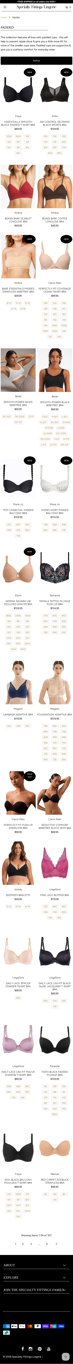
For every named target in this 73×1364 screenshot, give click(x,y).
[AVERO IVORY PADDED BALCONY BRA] (54, 478)
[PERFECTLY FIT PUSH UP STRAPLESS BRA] (18, 793)
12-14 (27, 303)
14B (55, 308)
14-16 (13, 308)
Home (4, 17)
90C (46, 621)
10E (27, 136)
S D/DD (66, 422)
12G (9, 632)
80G (50, 153)
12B (45, 308)
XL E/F (53, 444)
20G (9, 638)
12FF (9, 1205)
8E (45, 1086)
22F (27, 627)
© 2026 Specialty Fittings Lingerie (22, 1356)
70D (9, 530)
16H (9, 643)
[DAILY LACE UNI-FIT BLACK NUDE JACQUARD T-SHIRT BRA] (54, 951)
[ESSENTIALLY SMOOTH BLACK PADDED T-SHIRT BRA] (18, 90)
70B (18, 726)
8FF (27, 1200)
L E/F (43, 444)
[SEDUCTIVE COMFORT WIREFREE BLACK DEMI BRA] (54, 793)
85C (27, 524)
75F (55, 142)
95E (64, 136)
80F (64, 142)
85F (46, 147)
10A (46, 303)
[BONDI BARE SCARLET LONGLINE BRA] (18, 186)
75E (55, 759)
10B (64, 303)
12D (55, 320)
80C (18, 524)
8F (64, 1092)
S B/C (45, 416)
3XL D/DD (19, 416)
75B (46, 524)
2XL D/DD (61, 433)
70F (46, 142)
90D (55, 627)
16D (45, 325)
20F (18, 627)
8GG (54, 1114)
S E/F (31, 416)
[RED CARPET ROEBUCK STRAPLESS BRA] (54, 1147)
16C (64, 314)
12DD (9, 136)
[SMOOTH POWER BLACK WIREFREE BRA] (54, 370)
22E (9, 627)
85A (64, 726)
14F (9, 147)
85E (55, 530)
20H (18, 643)
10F (18, 142)
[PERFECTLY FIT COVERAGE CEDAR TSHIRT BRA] (54, 256)
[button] (36, 61)
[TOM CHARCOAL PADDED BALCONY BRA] (18, 478)
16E (18, 621)
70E (55, 136)
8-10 (9, 303)
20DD (18, 615)
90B (64, 737)
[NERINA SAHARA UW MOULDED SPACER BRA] (18, 569)
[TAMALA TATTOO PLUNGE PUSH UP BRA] (54, 569)
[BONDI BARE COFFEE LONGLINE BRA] (54, 186)
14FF (18, 1205)
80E (55, 632)
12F (27, 142)
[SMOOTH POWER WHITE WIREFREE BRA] (18, 370)
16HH (23, 649)
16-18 (22, 308)
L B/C (64, 416)
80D (27, 530)
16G (18, 153)
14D (64, 320)
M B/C (55, 416)
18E (27, 621)
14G (18, 632)
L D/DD (60, 428)
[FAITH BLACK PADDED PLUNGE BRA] (54, 1040)
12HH (27, 643)
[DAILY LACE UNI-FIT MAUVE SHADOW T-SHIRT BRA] (18, 1040)
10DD (64, 325)
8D (45, 320)
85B (64, 524)
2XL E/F (18, 422)
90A (46, 731)
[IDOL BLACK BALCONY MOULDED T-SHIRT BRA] (18, 1147)
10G (64, 1103)
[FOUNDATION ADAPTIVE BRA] (54, 682)
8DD (54, 325)
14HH (13, 649)
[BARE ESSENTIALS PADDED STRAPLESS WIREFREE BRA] (18, 256)
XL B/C (43, 422)
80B (55, 524)
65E (64, 627)
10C (46, 314)
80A (55, 726)
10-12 (18, 303)
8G (27, 147)
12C (55, 314)
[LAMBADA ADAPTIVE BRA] (18, 682)
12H (27, 638)
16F (18, 147)
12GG (27, 1211)
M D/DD (49, 428)
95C (55, 748)
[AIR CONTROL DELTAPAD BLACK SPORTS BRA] (54, 90)
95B (46, 742)
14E (9, 142)
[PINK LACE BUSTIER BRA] (54, 863)
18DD (8, 615)
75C (9, 524)
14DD (54, 331)
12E (50, 336)
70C (27, 726)
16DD (18, 136)
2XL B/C (7, 416)
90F (55, 147)
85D (46, 627)
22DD (27, 615)
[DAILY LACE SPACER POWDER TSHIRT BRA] (18, 951)
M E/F (66, 439)
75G (64, 147)
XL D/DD (48, 433)
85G (59, 153)
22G (18, 638)
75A (9, 726)
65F (64, 632)
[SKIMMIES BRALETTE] (18, 863)
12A (55, 303)
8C (63, 308)
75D (46, 136)
